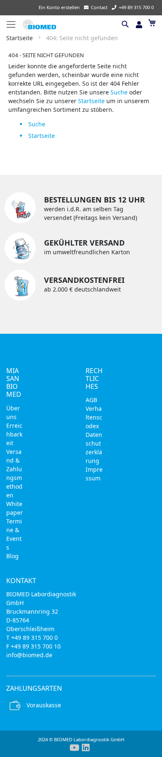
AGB (91, 400)
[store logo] (70, 24)
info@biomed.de (29, 655)
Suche (119, 92)
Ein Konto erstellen (59, 7)
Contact (99, 7)
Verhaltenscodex (94, 417)
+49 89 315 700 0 (136, 7)
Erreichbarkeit (14, 434)
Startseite (20, 38)
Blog (12, 556)
